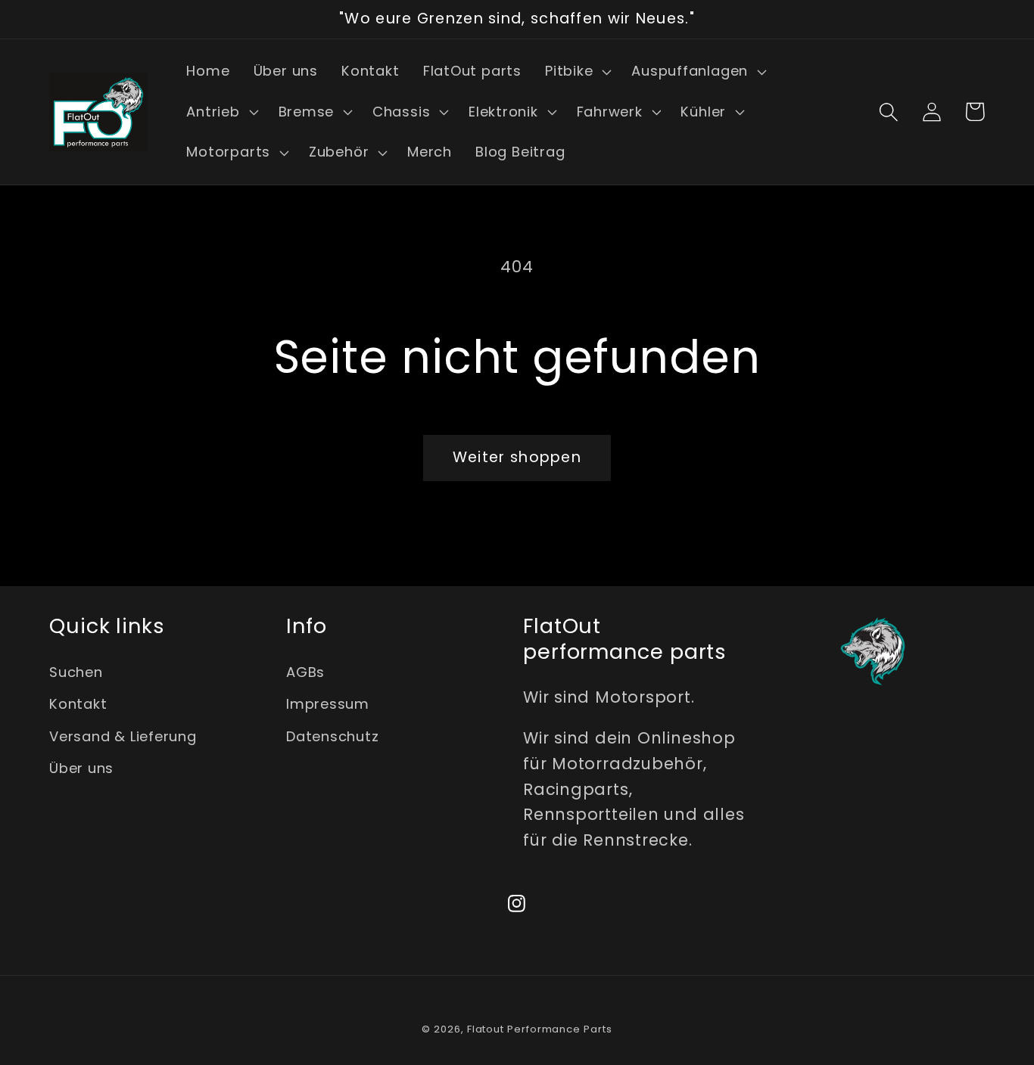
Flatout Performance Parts (539, 1029)
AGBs (305, 672)
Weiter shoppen (517, 457)
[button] (576, 71)
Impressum (327, 703)
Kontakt (78, 703)
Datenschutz (332, 736)
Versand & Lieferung (123, 736)
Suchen (76, 672)
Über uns (81, 768)
